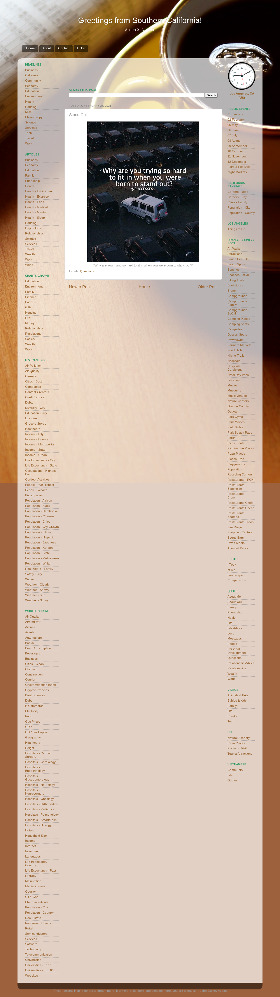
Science (30, 122)
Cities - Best (33, 381)
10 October (235, 151)
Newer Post (80, 286)
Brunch (232, 290)
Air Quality (32, 371)
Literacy (30, 875)
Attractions (235, 254)
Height (29, 748)
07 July (232, 135)
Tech (28, 133)
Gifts (28, 307)
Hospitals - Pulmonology (42, 814)
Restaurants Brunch (236, 495)
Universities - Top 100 (40, 965)
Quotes (233, 780)
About (46, 48)
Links (81, 48)
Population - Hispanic (39, 537)
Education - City (36, 413)
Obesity (30, 891)
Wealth (30, 254)
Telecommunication (38, 954)
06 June (233, 130)
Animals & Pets (238, 695)
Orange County (238, 406)
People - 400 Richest (39, 484)
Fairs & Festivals (239, 166)
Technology (33, 949)
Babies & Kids (237, 700)
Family (29, 175)
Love (231, 633)
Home (30, 48)
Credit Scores (34, 397)
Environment (34, 96)
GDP (28, 727)
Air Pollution (33, 365)
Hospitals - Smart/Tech (41, 820)
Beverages (32, 653)
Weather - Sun (35, 595)
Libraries (234, 380)
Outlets (232, 411)
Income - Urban (36, 455)
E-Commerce (34, 706)
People (232, 643)
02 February (236, 119)
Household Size (36, 835)
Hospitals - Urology (38, 825)
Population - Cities (37, 521)
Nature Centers (238, 401)
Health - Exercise (37, 196)
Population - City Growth (42, 527)
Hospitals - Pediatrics (39, 809)
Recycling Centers (240, 474)
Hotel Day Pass (238, 375)
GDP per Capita (36, 732)
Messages (235, 638)
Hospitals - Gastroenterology (37, 777)
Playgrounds (236, 464)
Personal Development (237, 650)
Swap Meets (236, 543)
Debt (28, 700)
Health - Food (34, 202)
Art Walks (234, 248)
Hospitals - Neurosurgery (34, 791)
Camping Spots (238, 324)
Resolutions (33, 333)
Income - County (36, 439)
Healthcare (32, 429)
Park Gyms (235, 416)
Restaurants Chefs (240, 502)
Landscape (235, 575)
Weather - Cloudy (37, 584)
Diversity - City (35, 407)
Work (28, 143)
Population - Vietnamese (42, 558)
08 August (234, 140)
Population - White (38, 563)
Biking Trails (236, 280)
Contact (63, 48)
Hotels (29, 830)
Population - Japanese (40, 542)
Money (30, 323)
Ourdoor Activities (37, 479)
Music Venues (237, 395)
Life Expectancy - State (41, 465)
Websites (31, 975)
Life (27, 318)
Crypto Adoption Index (40, 684)
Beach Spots (236, 264)
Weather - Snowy (37, 589)
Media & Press (35, 886)
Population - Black (37, 505)
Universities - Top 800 (40, 970)
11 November (237, 156)
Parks (231, 438)
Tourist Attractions (240, 753)
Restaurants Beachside (236, 486)
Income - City (34, 434)
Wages (30, 579)
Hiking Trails (236, 355)
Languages (33, 856)
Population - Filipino (38, 532)
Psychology (33, 228)
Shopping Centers (240, 532)
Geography (33, 737)
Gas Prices (32, 721)
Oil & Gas (31, 897)
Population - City (36, 907)
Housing (31, 107)
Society (30, 339)
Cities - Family (237, 202)
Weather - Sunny (37, 600)
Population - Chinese (39, 516)
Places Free (236, 459)
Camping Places (239, 318)
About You (235, 602)
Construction (34, 674)
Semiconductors (36, 933)
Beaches (234, 269)
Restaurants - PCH (241, 479)
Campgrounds (237, 296)
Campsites (235, 329)
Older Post (208, 286)
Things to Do (236, 229)
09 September (237, 146)
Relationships (34, 233)
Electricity (31, 711)
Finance (30, 297)
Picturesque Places (241, 448)
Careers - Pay (237, 197)
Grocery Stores (35, 423)
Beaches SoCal (238, 275)
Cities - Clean (34, 664)
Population (235, 469)
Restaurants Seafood (236, 514)
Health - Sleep (35, 217)
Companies (33, 386)
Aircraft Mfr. (33, 622)
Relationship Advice (241, 663)
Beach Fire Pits (238, 259)
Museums (234, 390)
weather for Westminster (212, 72)
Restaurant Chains (38, 923)
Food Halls (235, 350)
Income (30, 840)
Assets (29, 632)
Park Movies (236, 422)
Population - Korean (39, 547)
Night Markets (237, 172)
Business (31, 70)
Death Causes (35, 695)
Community (33, 80)
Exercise (31, 418)
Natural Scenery (239, 738)
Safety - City (33, 574)
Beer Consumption (38, 648)
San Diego (235, 527)
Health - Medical (36, 207)
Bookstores (235, 285)
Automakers (33, 637)
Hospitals (234, 361)
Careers (30, 376)
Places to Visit (237, 748)
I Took (232, 564)
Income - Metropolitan (40, 444)
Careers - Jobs (238, 191)
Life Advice (235, 628)
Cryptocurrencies (37, 690)
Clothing (31, 669)
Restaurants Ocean (241, 508)
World (29, 264)
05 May (233, 125)
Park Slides (235, 427)
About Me (234, 596)
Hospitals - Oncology (39, 798)
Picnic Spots (236, 443)
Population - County (241, 212)
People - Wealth (36, 490)
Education (32, 91)
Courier (30, 679)
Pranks (232, 716)
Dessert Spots (237, 334)
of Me (231, 570)
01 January (235, 114)
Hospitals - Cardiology (40, 762)
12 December (237, 161)
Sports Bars (236, 537)
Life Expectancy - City (40, 460)
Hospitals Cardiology (235, 367)
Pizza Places (34, 495)
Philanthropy (33, 117)
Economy (31, 86)
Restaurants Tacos (241, 522)
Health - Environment (39, 191)
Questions (87, 271)
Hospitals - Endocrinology (35, 769)
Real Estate (33, 918)
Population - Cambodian (42, 511)
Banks (29, 643)
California (31, 75)
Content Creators (37, 392)
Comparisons (237, 580)
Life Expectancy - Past (40, 870)
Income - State (35, 449)
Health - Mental (35, 212)
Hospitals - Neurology (40, 784)
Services (31, 127)
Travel (29, 138)
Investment (32, 851)
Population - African (38, 500)
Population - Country (39, 912)
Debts (29, 402)
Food (28, 302)
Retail (29, 928)
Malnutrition (33, 881)
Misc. (28, 112)
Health (29, 101)
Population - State (37, 553)
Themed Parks (238, 548)
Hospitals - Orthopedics (41, 804)
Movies (232, 385)
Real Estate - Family (39, 568)
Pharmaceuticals (36, 902)
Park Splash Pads (240, 432)
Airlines (30, 627)
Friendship (32, 180)
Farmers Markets (239, 345)
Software (31, 944)
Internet (30, 846)
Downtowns (235, 339)
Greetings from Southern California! (140, 20)
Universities (33, 959)
